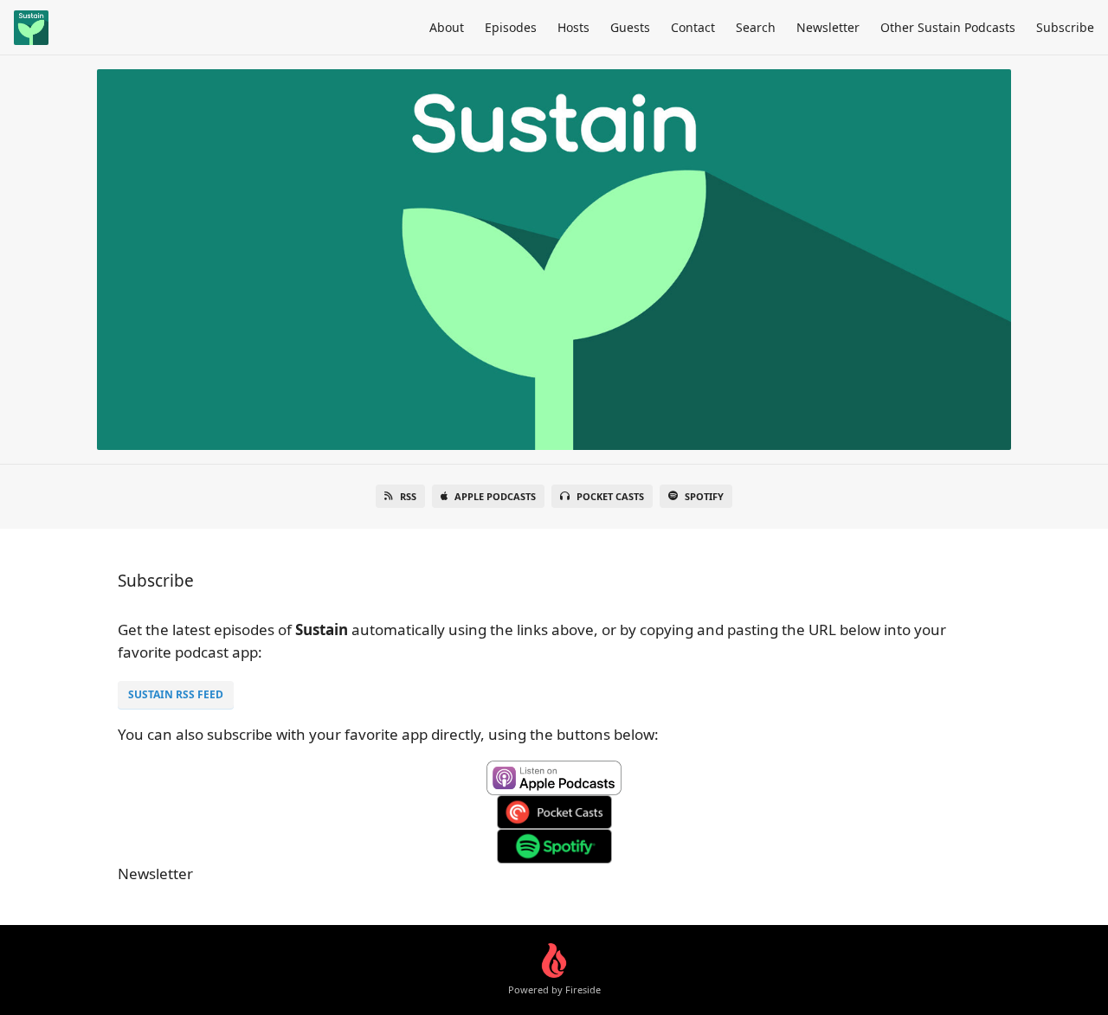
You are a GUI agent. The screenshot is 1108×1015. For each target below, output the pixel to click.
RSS (408, 496)
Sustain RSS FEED (175, 694)
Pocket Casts (610, 496)
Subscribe (1065, 27)
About (446, 27)
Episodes (511, 27)
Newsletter (828, 27)
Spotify (704, 496)
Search (756, 27)
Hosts (573, 27)
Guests (630, 27)
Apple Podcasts (495, 496)
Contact (693, 27)
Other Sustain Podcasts (947, 27)
